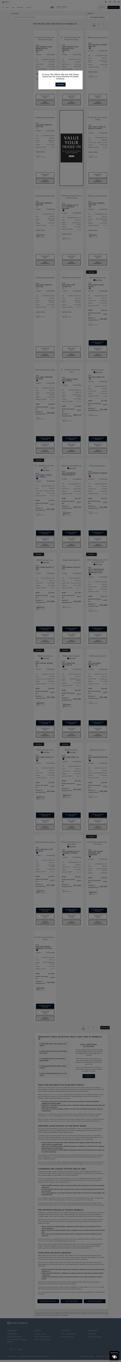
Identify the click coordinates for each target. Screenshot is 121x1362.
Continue (60, 84)
